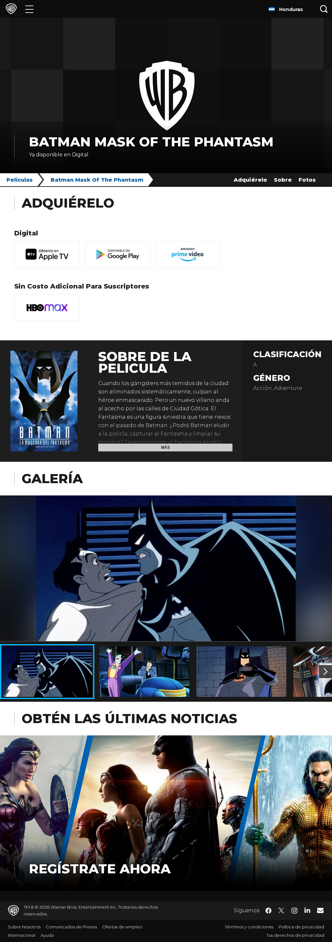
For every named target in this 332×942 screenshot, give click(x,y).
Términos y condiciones (249, 926)
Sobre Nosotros (24, 926)
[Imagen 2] (325, 671)
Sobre (283, 180)
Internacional (21, 935)
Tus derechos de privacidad (295, 935)
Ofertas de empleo (122, 926)
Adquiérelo (250, 180)
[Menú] (29, 9)
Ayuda (47, 935)
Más (165, 447)
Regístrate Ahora (100, 869)
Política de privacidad (301, 926)
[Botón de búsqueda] (324, 9)
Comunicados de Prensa (71, 926)
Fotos (307, 180)
